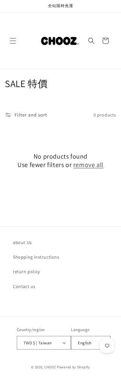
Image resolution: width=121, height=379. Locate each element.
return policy (26, 271)
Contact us (24, 286)
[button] (13, 41)
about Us (22, 242)
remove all (88, 165)
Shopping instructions (36, 257)
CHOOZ (50, 367)
